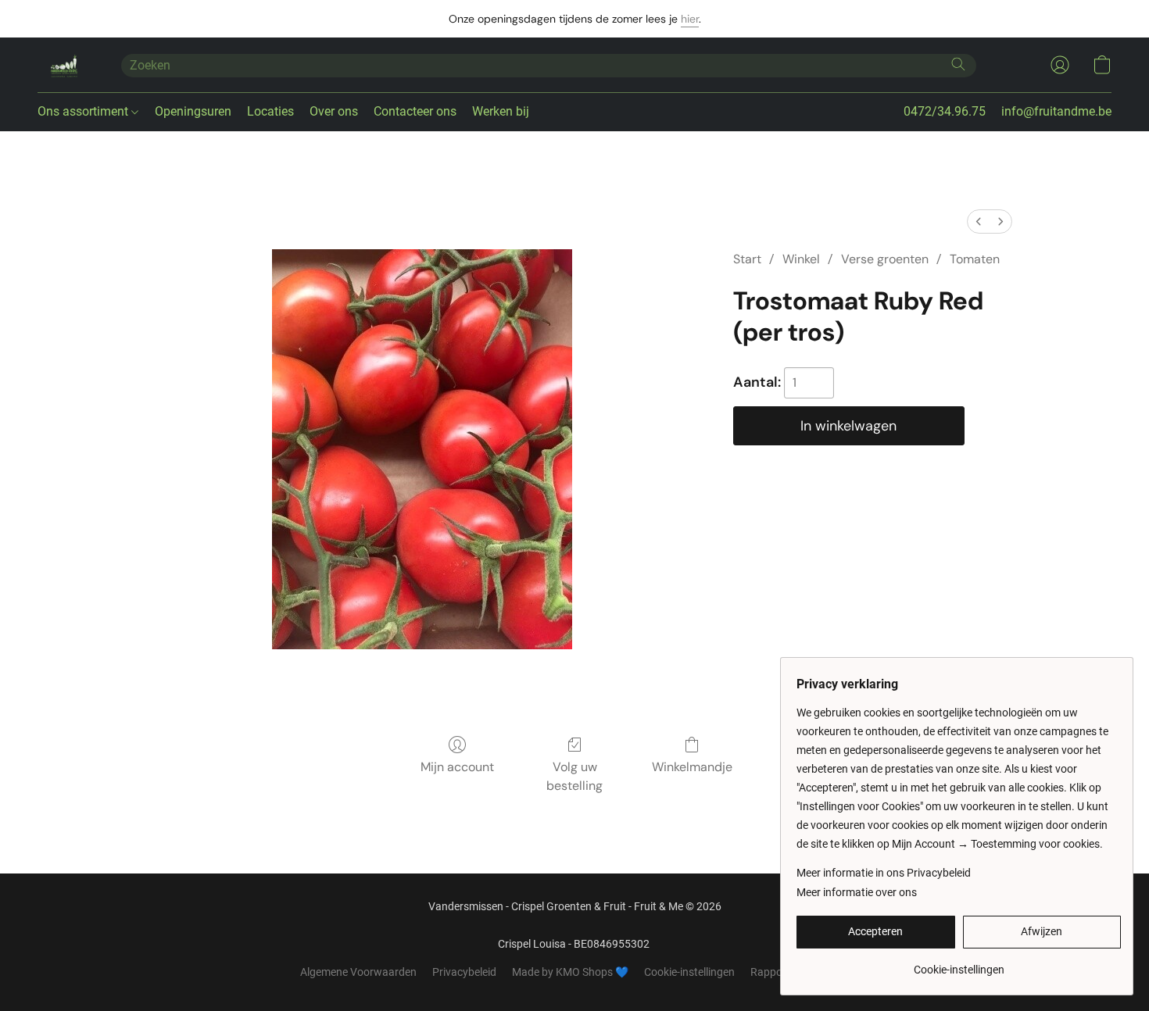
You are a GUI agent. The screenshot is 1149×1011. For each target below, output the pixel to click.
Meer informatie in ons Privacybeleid (883, 872)
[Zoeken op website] (958, 64)
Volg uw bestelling (574, 776)
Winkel (801, 259)
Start (747, 259)
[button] (64, 64)
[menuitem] (979, 221)
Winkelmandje (692, 767)
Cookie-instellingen (689, 972)
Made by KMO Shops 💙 (570, 972)
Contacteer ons (415, 111)
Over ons (334, 111)
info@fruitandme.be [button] (1056, 111)
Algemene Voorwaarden (358, 972)
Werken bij (500, 111)
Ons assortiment (84, 111)
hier (690, 19)
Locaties (270, 111)
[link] (958, 963)
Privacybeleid (464, 972)
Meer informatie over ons (856, 892)
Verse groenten (885, 259)
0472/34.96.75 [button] (945, 111)
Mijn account (457, 767)
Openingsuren (193, 111)
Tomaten (975, 259)
